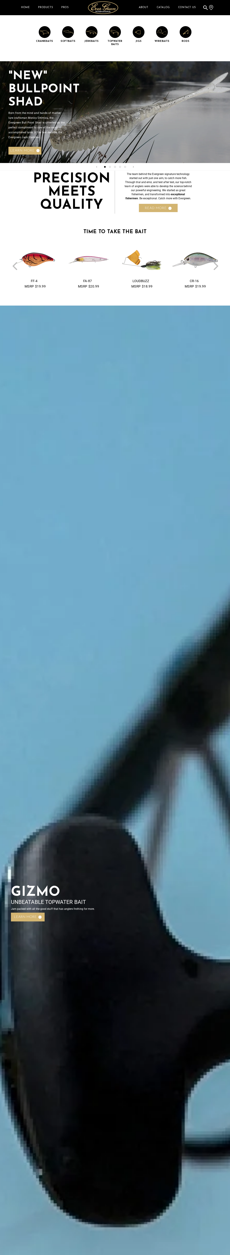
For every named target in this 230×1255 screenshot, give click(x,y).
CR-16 (194, 281)
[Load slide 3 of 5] (115, 166)
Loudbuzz (141, 281)
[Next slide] (133, 167)
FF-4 (34, 281)
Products (45, 7)
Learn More (22, 150)
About (143, 7)
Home (25, 7)
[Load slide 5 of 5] (125, 166)
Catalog (163, 7)
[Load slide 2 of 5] (109, 166)
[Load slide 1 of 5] (104, 166)
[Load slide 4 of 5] (120, 166)
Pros (65, 7)
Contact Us (187, 7)
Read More (156, 208)
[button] (205, 7)
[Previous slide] (96, 167)
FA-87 (87, 281)
